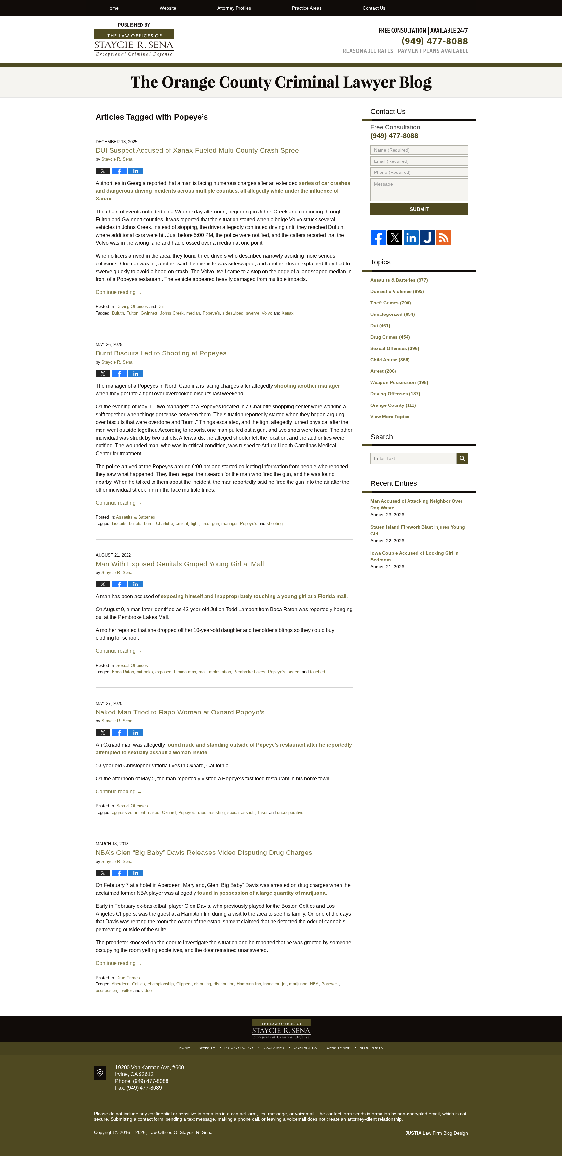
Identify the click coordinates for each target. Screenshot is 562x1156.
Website (168, 8)
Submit (419, 209)
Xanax (288, 313)
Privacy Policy (238, 1048)
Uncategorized (392, 314)
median (193, 313)
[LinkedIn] (411, 237)
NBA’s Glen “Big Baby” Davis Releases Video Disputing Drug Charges (204, 852)
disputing (202, 984)
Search (462, 458)
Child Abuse (390, 359)
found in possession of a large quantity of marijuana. (262, 893)
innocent (271, 984)
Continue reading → (119, 292)
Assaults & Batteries (135, 517)
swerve (252, 313)
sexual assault (241, 812)
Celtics (138, 984)
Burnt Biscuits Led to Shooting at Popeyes (161, 353)
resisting (217, 812)
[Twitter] (395, 237)
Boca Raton (123, 671)
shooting (275, 523)
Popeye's (211, 313)
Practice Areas (307, 8)
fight (195, 523)
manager (229, 523)
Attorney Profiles (234, 8)
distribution (224, 984)
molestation (220, 671)
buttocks (145, 671)
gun (215, 523)
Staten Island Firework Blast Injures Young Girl (417, 530)
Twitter (126, 990)
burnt (149, 523)
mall (203, 671)
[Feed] (443, 237)
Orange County (393, 405)
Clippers (184, 984)
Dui (160, 306)
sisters (294, 671)
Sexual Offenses (132, 665)
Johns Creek (172, 313)
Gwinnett (149, 313)
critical (182, 523)
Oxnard (169, 812)
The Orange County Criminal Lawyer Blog (134, 40)
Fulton (132, 313)
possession (106, 990)
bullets (135, 523)
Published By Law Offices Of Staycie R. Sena (405, 40)
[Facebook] (378, 237)
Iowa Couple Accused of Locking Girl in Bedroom (414, 556)
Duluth (118, 313)
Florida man (185, 671)
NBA (314, 984)
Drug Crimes (128, 977)
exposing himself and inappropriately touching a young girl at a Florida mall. (254, 596)
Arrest (383, 371)
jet (284, 984)
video (146, 990)
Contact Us (374, 8)
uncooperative (290, 812)
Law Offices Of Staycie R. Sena (180, 1132)
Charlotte (164, 523)
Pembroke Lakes (249, 671)
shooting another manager (307, 386)
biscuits (119, 523)
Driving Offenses (132, 306)
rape (202, 812)
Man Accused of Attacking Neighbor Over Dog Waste (416, 504)
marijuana (298, 984)
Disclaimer (273, 1048)
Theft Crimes (390, 302)
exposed (163, 671)
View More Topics (389, 416)
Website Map (338, 1048)
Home (112, 8)
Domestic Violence (397, 291)
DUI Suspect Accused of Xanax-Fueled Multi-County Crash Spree (197, 150)
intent (140, 812)
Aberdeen (120, 984)
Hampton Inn (249, 984)
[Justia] (427, 237)
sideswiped (232, 313)
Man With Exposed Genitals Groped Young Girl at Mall (181, 564)
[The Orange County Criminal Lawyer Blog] (281, 82)
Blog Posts (371, 1048)
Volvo (267, 313)
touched (317, 671)
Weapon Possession (399, 382)
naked (153, 812)
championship (161, 984)
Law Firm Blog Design (436, 1133)
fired (205, 523)
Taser (262, 812)
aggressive (122, 812)
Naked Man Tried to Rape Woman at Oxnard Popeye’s (180, 712)
